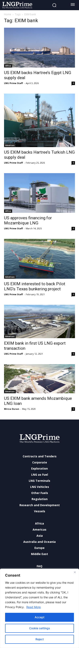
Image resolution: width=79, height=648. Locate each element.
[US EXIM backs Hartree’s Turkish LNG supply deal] (39, 120)
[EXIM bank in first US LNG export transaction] (39, 321)
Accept (39, 617)
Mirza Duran (11, 408)
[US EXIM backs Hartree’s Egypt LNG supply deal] (39, 48)
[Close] (74, 572)
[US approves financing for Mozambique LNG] (39, 193)
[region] (39, 608)
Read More (33, 607)
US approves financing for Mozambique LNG (28, 220)
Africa (8, 65)
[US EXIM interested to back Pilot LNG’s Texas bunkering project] (39, 259)
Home (7, 14)
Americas (10, 145)
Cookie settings (39, 628)
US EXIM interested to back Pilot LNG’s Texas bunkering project (34, 286)
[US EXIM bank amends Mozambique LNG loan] (39, 378)
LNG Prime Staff (13, 83)
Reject (39, 639)
